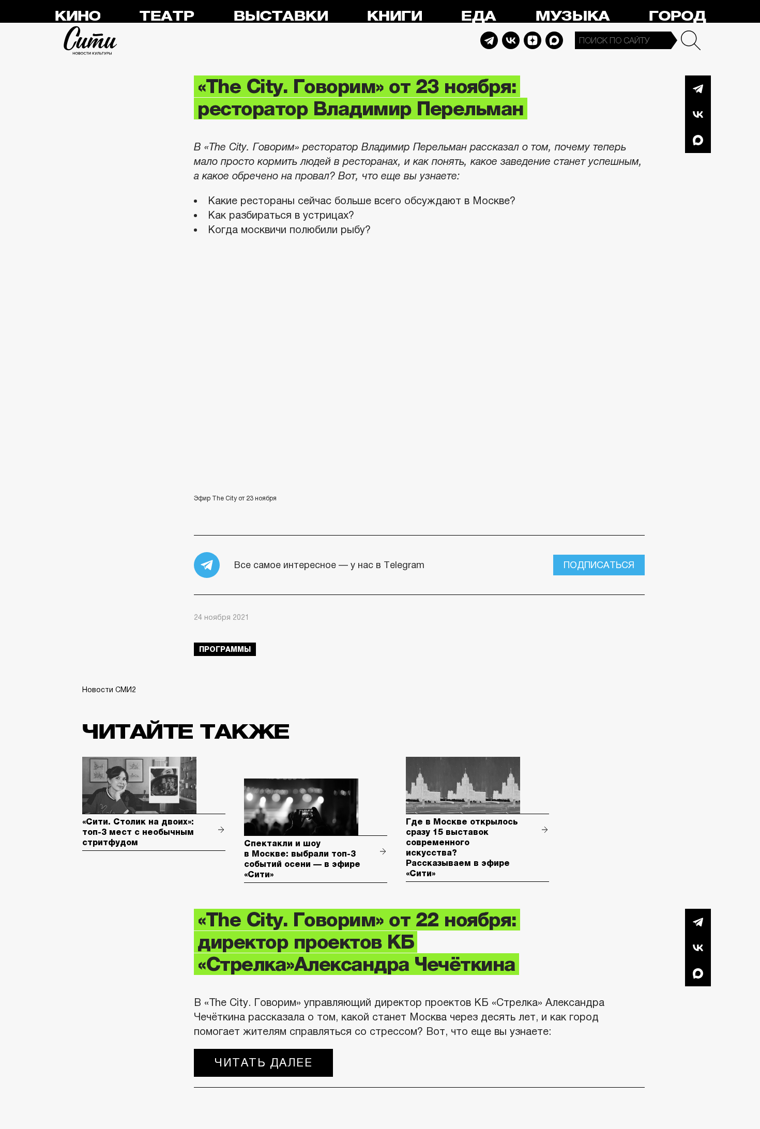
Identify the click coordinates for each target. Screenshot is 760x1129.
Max (554, 40)
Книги (394, 16)
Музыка (572, 16)
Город (677, 16)
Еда (478, 16)
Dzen (532, 40)
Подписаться (599, 565)
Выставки (280, 16)
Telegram (489, 40)
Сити (90, 40)
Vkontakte (511, 40)
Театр (166, 16)
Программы (225, 649)
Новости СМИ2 (109, 689)
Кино (77, 16)
